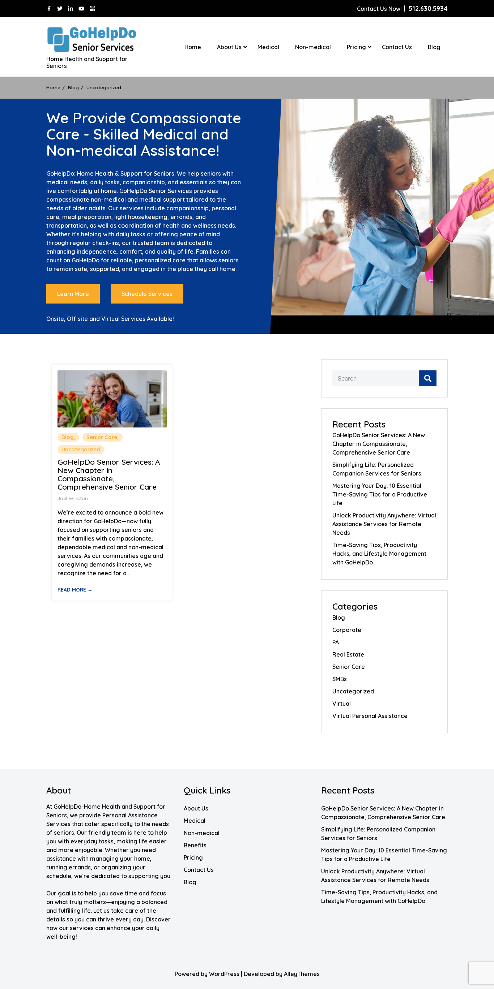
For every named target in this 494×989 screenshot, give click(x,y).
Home (192, 47)
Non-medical (313, 47)
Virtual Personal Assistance (370, 715)
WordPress (224, 973)
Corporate (346, 629)
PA (335, 642)
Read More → (75, 589)
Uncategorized (80, 449)
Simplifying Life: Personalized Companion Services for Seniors (376, 469)
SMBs (339, 679)
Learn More (73, 293)
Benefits (195, 845)
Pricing (356, 47)
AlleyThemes (302, 973)
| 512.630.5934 (402, 8)
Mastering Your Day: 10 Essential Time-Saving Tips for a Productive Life (379, 494)
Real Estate (348, 654)
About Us (229, 47)
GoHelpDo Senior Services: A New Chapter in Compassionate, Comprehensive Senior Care (109, 474)
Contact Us (397, 47)
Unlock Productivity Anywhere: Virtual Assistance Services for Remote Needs (384, 524)
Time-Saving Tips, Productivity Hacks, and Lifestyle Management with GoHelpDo (379, 553)
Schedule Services (147, 293)
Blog (434, 47)
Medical (268, 47)
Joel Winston (73, 498)
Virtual (341, 703)
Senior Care (101, 437)
